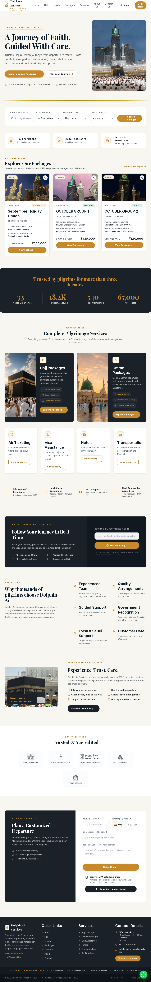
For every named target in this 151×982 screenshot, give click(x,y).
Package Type (70, 112)
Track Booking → (118, 545)
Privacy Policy (117, 978)
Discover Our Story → (83, 708)
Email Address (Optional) (95, 832)
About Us (97, 5)
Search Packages (18, 112)
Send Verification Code (113, 889)
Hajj (46, 5)
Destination (43, 112)
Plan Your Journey (60, 74)
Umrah (56, 5)
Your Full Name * (91, 819)
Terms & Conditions (137, 978)
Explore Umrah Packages (22, 74)
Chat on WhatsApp (129, 958)
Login (126, 5)
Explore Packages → (54, 409)
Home (37, 5)
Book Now (140, 5)
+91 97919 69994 (127, 944)
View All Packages (133, 166)
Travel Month (98, 112)
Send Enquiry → (19, 462)
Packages (69, 5)
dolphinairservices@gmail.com (132, 950)
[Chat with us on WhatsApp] (143, 974)
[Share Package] (45, 177)
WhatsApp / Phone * (121, 819)
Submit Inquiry (111, 867)
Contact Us (109, 5)
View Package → (27, 250)
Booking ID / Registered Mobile (112, 529)
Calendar (84, 5)
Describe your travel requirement (99, 845)
